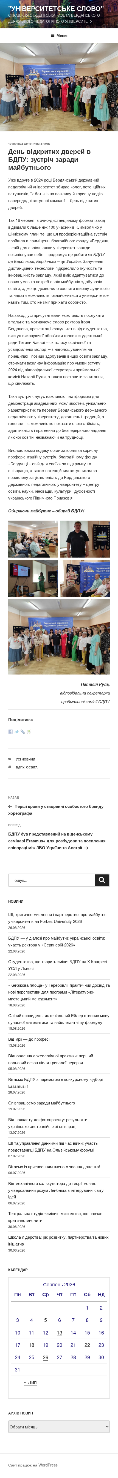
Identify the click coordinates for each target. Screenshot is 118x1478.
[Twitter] (17, 732)
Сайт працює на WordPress (33, 1465)
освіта (32, 767)
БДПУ (20, 767)
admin (45, 144)
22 (87, 1344)
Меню (62, 35)
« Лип (30, 1381)
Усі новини (25, 759)
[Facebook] (11, 732)
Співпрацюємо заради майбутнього (41, 1103)
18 (31, 1344)
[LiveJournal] (23, 732)
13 (59, 1332)
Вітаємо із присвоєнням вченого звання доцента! (54, 1166)
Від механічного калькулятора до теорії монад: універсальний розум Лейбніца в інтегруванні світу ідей (56, 1190)
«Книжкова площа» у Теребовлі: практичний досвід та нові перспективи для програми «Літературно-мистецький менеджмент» (59, 991)
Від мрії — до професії (29, 1039)
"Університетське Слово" (56, 8)
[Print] (29, 732)
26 (45, 1357)
